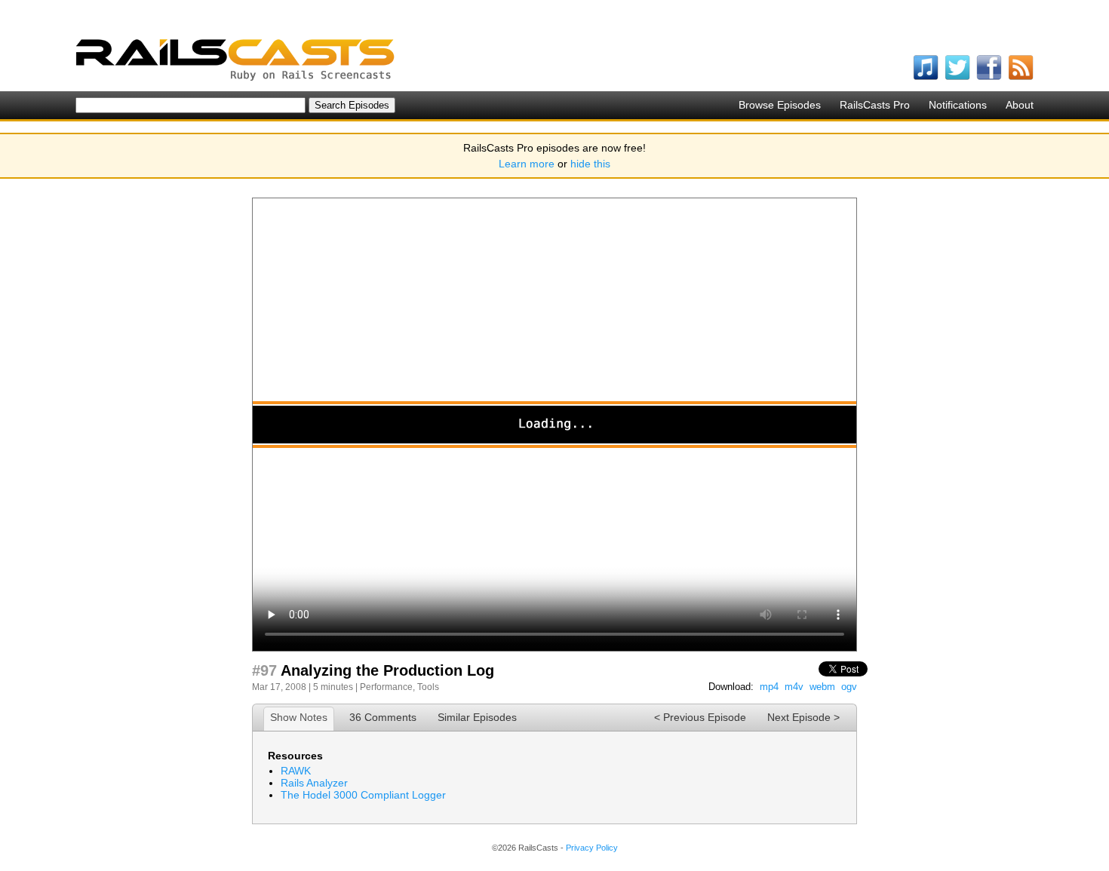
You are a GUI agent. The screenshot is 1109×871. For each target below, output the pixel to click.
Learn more (526, 164)
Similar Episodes (477, 717)
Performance (386, 687)
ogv (849, 686)
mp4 (769, 686)
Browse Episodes (780, 105)
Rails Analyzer (314, 783)
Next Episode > (803, 717)
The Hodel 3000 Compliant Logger (363, 795)
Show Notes (298, 717)
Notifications (958, 105)
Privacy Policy (592, 847)
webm (822, 686)
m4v (794, 686)
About (1020, 105)
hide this (590, 164)
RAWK (296, 771)
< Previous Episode (700, 717)
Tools (428, 687)
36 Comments (382, 717)
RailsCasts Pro (875, 105)
